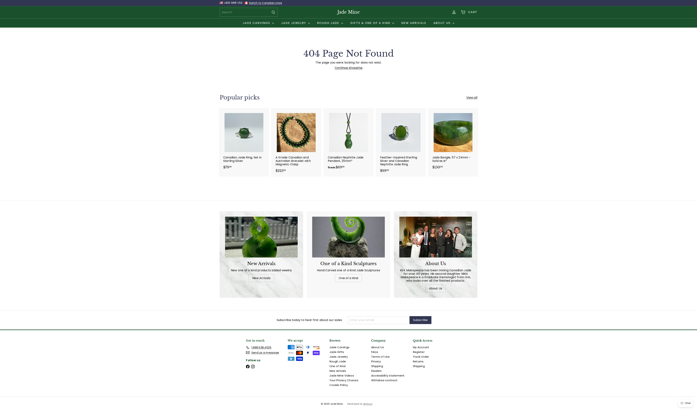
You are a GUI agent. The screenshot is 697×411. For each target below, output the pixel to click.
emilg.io (367, 404)
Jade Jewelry (294, 23)
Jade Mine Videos (341, 375)
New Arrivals (413, 23)
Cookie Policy (338, 385)
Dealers (376, 371)
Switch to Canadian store (265, 3)
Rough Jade (328, 23)
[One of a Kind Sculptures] (348, 237)
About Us (442, 23)
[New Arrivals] (261, 237)
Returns (418, 361)
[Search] (273, 12)
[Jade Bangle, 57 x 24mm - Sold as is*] (453, 140)
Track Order (421, 357)
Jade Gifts (336, 352)
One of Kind (337, 366)
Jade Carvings (257, 23)
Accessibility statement (388, 375)
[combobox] (249, 12)
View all (471, 97)
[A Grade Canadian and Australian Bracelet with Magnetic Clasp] (296, 142)
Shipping (377, 366)
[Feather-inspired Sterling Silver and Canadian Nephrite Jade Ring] (400, 142)
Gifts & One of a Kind (370, 23)
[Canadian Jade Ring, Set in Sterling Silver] (244, 140)
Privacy (376, 361)
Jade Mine (348, 12)
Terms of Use (380, 357)
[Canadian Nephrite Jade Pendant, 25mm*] (348, 140)
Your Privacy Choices (343, 380)
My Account (421, 347)
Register (419, 352)
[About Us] (435, 237)
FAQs (374, 352)
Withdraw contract (384, 380)
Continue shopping (348, 68)
